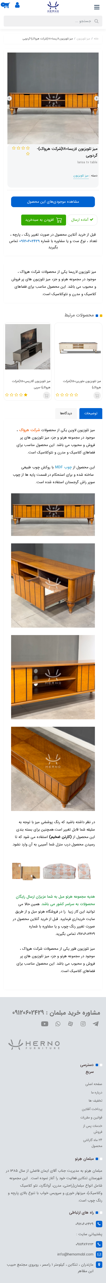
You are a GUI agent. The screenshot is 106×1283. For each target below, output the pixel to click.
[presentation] (96, 98)
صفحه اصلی (93, 1084)
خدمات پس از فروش (92, 1129)
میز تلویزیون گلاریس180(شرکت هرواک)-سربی (31, 384)
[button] (9, 7)
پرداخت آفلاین (92, 1109)
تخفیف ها (95, 1100)
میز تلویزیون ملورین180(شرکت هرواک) (82, 384)
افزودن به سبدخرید (40, 220)
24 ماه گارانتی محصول (92, 1143)
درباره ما (96, 1092)
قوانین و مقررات (91, 1117)
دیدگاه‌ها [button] (66, 413)
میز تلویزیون (80, 175)
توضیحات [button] (90, 413)
